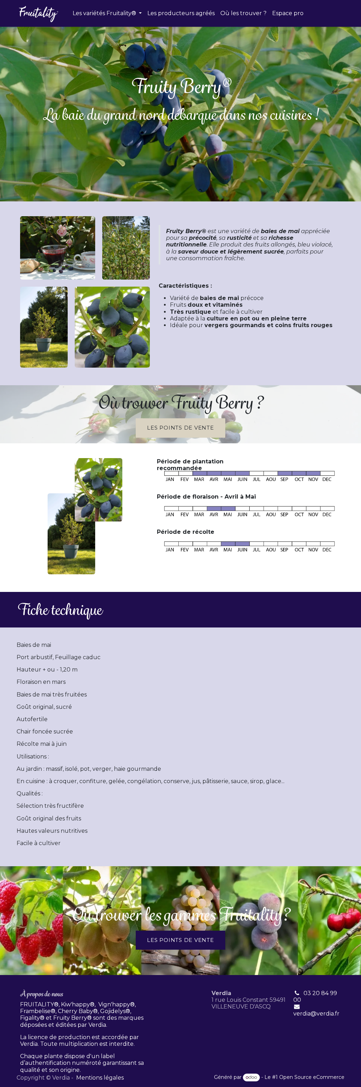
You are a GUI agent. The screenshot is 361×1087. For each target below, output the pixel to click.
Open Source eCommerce (311, 1077)
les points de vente (180, 427)
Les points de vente (180, 940)
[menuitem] (107, 13)
